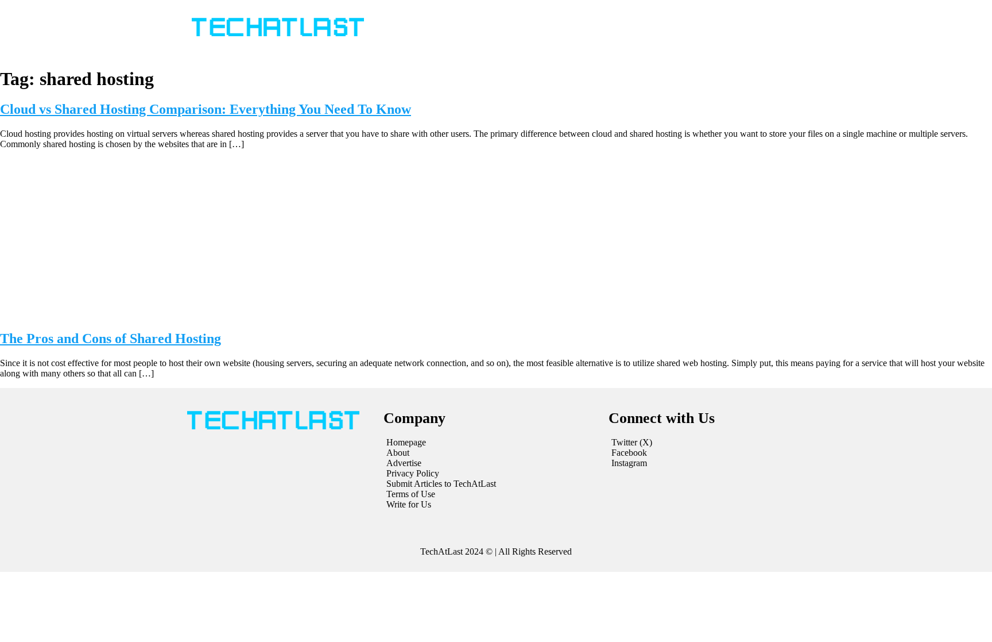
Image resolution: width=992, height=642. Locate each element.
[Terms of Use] (490, 494)
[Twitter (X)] (712, 442)
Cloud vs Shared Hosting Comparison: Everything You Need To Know (205, 109)
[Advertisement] (496, 239)
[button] (570, 28)
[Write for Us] (490, 504)
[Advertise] (490, 463)
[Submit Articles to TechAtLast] (490, 484)
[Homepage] (490, 442)
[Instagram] (712, 463)
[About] (490, 453)
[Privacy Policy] (490, 473)
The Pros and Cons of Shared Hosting (110, 338)
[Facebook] (712, 453)
